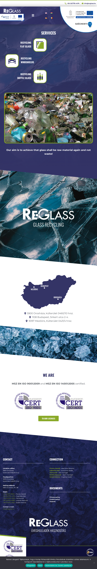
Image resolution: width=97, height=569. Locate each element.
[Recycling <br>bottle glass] (40, 76)
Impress (52, 501)
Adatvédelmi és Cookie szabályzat (58, 565)
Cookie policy (55, 499)
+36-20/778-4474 (9, 496)
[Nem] (94, 563)
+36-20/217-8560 (8, 494)
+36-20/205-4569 (9, 498)
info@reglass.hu (8, 509)
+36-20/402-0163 (9, 502)
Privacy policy (55, 497)
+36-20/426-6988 (9, 500)
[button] (33, 15)
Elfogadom (31, 565)
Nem (40, 565)
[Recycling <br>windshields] (12, 60)
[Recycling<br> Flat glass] (40, 45)
